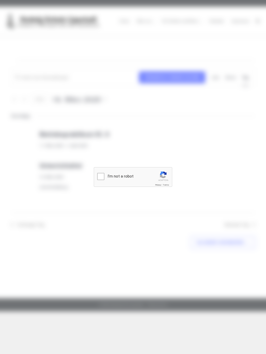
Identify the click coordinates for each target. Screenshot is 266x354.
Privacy (158, 185)
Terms (166, 185)
